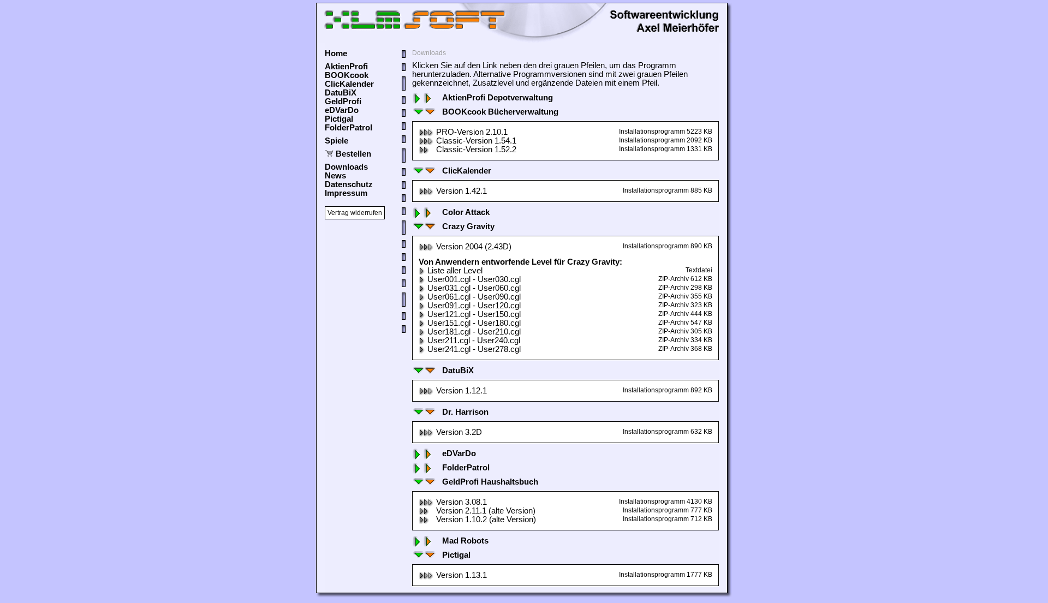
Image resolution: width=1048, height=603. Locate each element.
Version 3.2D (459, 432)
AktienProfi (346, 66)
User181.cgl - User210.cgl (474, 331)
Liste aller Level (455, 270)
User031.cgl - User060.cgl (474, 288)
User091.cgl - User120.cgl (474, 305)
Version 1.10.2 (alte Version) (486, 519)
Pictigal (339, 119)
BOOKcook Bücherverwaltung (500, 112)
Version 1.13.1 (461, 575)
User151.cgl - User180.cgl (474, 323)
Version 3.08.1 (461, 502)
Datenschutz (349, 184)
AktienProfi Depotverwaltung (497, 97)
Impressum (346, 193)
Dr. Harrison (465, 412)
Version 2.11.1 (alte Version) (485, 510)
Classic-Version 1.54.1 (476, 140)
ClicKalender (349, 84)
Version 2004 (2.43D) (473, 246)
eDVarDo (342, 110)
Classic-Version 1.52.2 (476, 149)
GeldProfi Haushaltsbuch (490, 481)
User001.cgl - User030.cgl (474, 279)
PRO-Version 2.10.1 (472, 132)
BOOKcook (346, 75)
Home (336, 53)
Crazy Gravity (468, 226)
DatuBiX (340, 92)
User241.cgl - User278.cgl (474, 349)
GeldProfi (343, 101)
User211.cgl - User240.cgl (473, 340)
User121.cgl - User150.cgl (474, 314)
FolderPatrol (348, 127)
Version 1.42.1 (461, 191)
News (335, 175)
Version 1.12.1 (461, 390)
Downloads (346, 167)
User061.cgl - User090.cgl (474, 296)
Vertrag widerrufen (354, 213)
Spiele (336, 140)
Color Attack (466, 212)
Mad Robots (465, 540)
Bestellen (353, 154)
